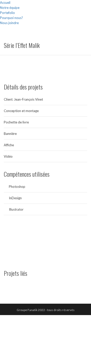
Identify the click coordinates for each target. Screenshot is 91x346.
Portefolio (7, 13)
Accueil (5, 3)
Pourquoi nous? (11, 18)
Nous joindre (9, 23)
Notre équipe (9, 8)
